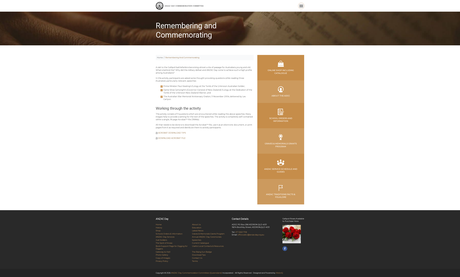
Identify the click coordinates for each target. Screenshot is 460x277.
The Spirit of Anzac (164, 243)
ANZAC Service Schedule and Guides (280, 170)
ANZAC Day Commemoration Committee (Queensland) (196, 273)
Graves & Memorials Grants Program (281, 145)
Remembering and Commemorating (182, 57)
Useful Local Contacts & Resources (208, 246)
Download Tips (199, 255)
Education (196, 227)
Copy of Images (163, 258)
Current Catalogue (200, 243)
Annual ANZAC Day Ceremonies (206, 237)
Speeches (196, 240)
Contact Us (197, 258)
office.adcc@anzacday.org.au (251, 235)
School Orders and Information (280, 119)
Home (160, 57)
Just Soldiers (161, 240)
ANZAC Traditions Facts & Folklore (280, 195)
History (159, 227)
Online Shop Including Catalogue (281, 71)
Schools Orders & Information (169, 234)
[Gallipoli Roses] (291, 234)
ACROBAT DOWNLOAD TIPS (172, 133)
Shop (158, 230)
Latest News (197, 230)
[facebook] (284, 248)
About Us (196, 224)
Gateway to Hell (163, 252)
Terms (195, 261)
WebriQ (279, 273)
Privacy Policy (162, 261)
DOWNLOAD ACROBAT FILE (172, 138)
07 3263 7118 (241, 232)
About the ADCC (281, 96)
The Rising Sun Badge (202, 252)
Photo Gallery (162, 255)
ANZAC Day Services (165, 237)
